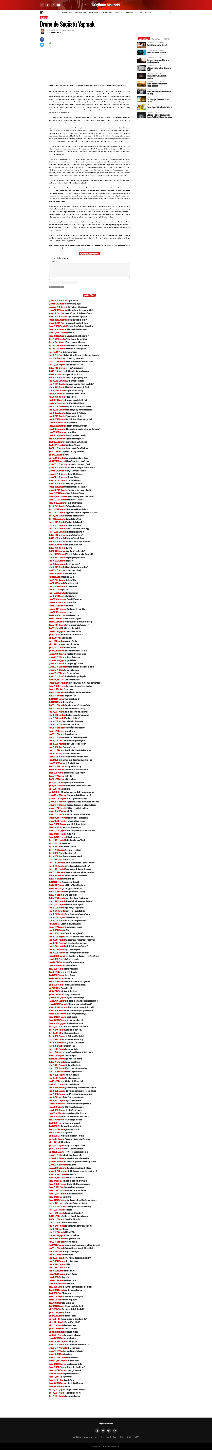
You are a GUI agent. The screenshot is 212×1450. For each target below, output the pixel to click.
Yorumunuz (53, 262)
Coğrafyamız (88, 1437)
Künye (96, 1437)
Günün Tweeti (129, 12)
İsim (51, 279)
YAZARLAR (148, 12)
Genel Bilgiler (77, 1437)
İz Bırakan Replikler (66, 12)
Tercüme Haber (107, 12)
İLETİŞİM (129, 1437)
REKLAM (136, 1437)
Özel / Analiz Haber (80, 12)
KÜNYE (121, 1437)
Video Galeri (118, 12)
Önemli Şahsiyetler (94, 12)
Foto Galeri (139, 12)
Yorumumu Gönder (56, 287)
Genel (102, 1437)
